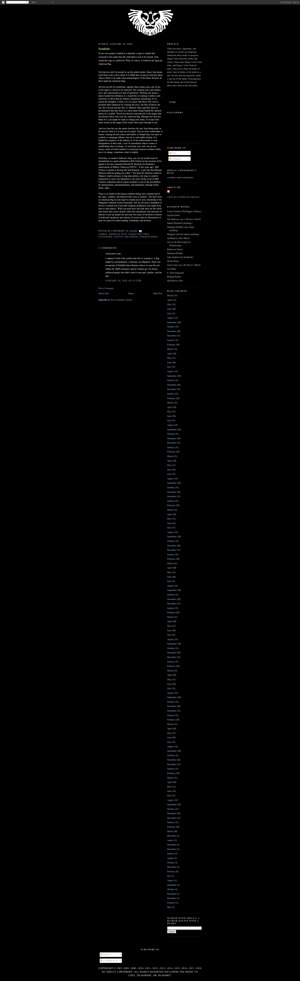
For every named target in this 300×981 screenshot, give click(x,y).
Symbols (104, 49)
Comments (176, 158)
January (170, 340)
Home (131, 293)
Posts (173, 153)
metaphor (131, 236)
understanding (148, 236)
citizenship (105, 236)
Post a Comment (105, 288)
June (169, 308)
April (169, 299)
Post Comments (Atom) (121, 299)
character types (138, 234)
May (169, 304)
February (171, 344)
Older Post (157, 293)
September (172, 322)
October (170, 326)
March (170, 295)
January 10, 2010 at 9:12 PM (123, 280)
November (171, 331)
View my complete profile (183, 197)
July (169, 313)
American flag (117, 234)
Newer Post (103, 293)
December (171, 335)
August (170, 317)
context (119, 236)
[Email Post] (140, 231)
